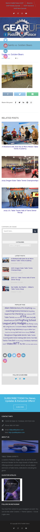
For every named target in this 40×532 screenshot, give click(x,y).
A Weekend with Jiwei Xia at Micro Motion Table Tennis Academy (20, 148)
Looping (35, 324)
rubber (30, 329)
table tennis (22, 335)
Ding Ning (31, 311)
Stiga (15, 335)
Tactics (5, 340)
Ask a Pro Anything (24, 308)
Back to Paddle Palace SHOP (14, 3)
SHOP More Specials (20, 8)
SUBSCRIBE (20, 407)
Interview (17, 317)
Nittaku (24, 327)
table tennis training (16, 338)
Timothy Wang (19, 340)
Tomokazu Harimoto (30, 341)
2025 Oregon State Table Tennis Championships (20, 181)
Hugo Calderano (28, 314)
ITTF (23, 317)
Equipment (8, 314)
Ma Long (6, 327)
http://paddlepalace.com (17, 432)
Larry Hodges (18, 323)
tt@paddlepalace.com (16, 430)
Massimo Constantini (16, 326)
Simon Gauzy (25, 332)
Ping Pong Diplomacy (15, 329)
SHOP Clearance (29, 6)
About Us (30, 3)
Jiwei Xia (29, 317)
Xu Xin (22, 344)
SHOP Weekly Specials (13, 6)
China (33, 308)
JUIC (13, 320)
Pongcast (25, 329)
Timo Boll (11, 340)
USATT (5, 344)
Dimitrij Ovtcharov (21, 311)
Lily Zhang (29, 324)
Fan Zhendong (17, 314)
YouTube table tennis (31, 344)
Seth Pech (18, 332)
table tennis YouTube (30, 338)
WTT (16, 343)
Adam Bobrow (11, 308)
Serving (13, 332)
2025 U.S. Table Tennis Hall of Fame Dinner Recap (20, 211)
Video (10, 343)
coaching (10, 311)
